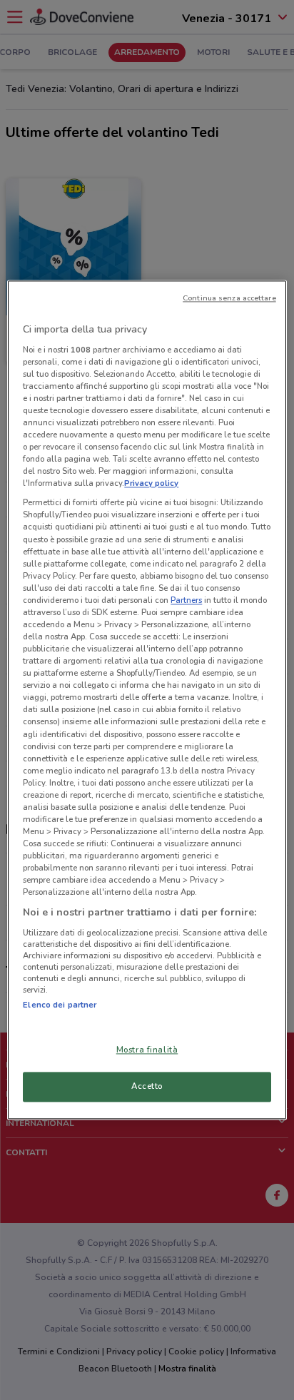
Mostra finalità (147, 1050)
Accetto (147, 1086)
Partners (186, 600)
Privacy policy (151, 484)
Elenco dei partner (59, 1004)
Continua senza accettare (229, 298)
